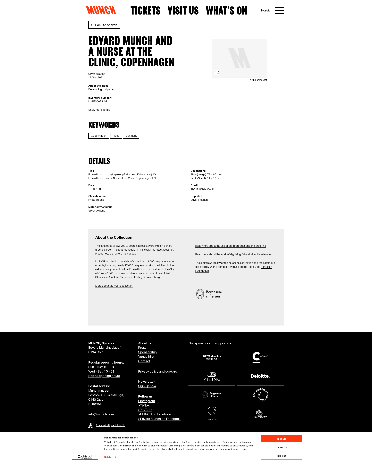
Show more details (99, 110)
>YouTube (145, 409)
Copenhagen (98, 136)
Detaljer (108, 457)
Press (142, 347)
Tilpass (280, 447)
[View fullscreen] (239, 58)
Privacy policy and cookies (157, 371)
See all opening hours (104, 375)
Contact (144, 361)
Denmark (131, 136)
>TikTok (144, 405)
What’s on (226, 10)
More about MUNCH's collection (114, 286)
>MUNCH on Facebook (154, 414)
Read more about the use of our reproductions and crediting (230, 246)
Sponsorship (147, 352)
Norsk (265, 10)
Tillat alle (281, 439)
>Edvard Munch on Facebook (159, 418)
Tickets (145, 10)
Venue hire (146, 356)
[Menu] (279, 10)
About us (144, 343)
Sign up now (147, 386)
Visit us (183, 10)
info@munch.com (101, 414)
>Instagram (146, 401)
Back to (106, 25)
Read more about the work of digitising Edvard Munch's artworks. (233, 254)
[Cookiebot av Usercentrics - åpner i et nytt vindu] (85, 457)
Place (116, 136)
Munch (102, 10)
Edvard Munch (137, 269)
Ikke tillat (281, 456)
